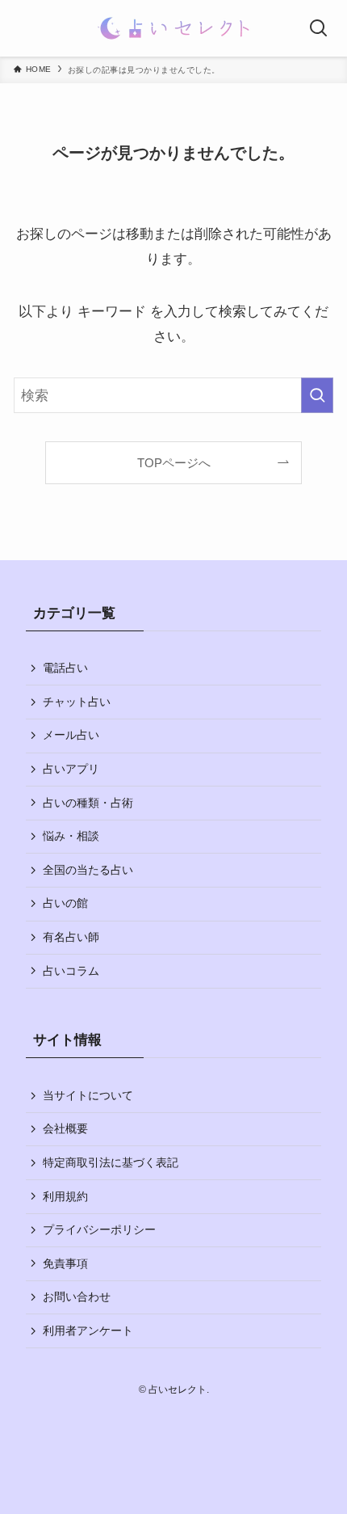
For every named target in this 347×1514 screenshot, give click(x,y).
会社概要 (65, 1128)
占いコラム (71, 970)
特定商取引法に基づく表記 (110, 1162)
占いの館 (65, 902)
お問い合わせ (77, 1296)
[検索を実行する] (317, 395)
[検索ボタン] (319, 28)
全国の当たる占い (88, 869)
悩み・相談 (71, 835)
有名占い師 (71, 936)
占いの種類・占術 (88, 802)
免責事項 (65, 1263)
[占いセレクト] (174, 28)
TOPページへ (174, 463)
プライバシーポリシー (99, 1229)
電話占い (65, 667)
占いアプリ (71, 768)
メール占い (71, 734)
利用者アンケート (88, 1330)
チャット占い (77, 701)
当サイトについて (88, 1095)
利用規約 (65, 1196)
